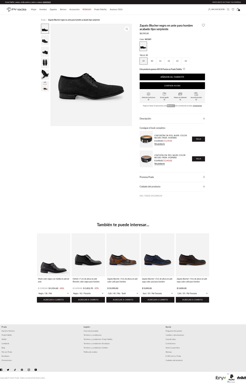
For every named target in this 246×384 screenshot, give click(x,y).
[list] (123, 268)
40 (152, 61)
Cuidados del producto (174, 360)
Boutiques (5, 356)
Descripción (145, 118)
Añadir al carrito (172, 77)
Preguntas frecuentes (174, 331)
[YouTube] (36, 367)
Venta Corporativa (173, 348)
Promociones (7, 360)
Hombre (43, 9)
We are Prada (7, 352)
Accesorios (74, 9)
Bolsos (63, 9)
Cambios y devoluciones (175, 335)
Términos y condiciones (93, 335)
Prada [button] (4, 327)
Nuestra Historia (8, 331)
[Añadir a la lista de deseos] (203, 25)
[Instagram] (29, 367)
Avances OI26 (116, 9)
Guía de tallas (171, 339)
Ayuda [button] (168, 327)
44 (186, 61)
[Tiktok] (15, 367)
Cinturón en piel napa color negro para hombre (170, 136)
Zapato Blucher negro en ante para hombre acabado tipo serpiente (74, 20)
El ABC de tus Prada (173, 356)
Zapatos (53, 9)
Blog (3, 348)
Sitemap (169, 352)
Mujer (33, 9)
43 (177, 61)
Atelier (4, 339)
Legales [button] (87, 327)
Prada (43, 20)
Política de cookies (91, 352)
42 (169, 61)
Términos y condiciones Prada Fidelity (98, 339)
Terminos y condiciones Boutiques (97, 343)
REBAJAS (87, 9)
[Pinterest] (22, 367)
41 (160, 61)
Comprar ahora (172, 86)
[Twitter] (8, 367)
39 (143, 61)
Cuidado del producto (150, 186)
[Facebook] (1, 367)
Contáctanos (171, 343)
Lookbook (5, 343)
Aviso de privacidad (91, 331)
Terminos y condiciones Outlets (96, 348)
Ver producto (159, 144)
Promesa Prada (147, 177)
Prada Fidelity (100, 9)
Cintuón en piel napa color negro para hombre (170, 156)
